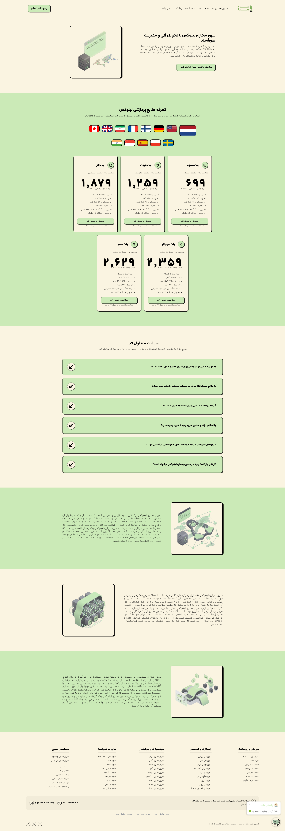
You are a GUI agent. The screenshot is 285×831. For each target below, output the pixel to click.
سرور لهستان (110, 784)
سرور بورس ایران (204, 764)
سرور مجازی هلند (156, 764)
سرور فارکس (205, 772)
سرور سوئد (111, 780)
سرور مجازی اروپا (156, 788)
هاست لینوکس (252, 768)
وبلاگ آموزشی (62, 775)
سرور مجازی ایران (156, 756)
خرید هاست (253, 760)
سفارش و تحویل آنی (189, 221)
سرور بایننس (205, 760)
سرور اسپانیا (110, 776)
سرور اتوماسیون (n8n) (201, 788)
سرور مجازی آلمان (156, 760)
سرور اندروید (205, 780)
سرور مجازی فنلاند (156, 780)
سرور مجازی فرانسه (155, 772)
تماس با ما (64, 771)
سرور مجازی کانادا (156, 784)
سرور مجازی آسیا (109, 788)
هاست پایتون (253, 772)
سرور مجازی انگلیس (155, 776)
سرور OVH (111, 760)
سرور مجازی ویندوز (60, 756)
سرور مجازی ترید (204, 756)
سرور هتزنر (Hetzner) (107, 756)
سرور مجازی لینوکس (59, 760)
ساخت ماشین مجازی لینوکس (195, 67)
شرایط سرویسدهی (60, 779)
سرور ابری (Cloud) (251, 756)
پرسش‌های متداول (60, 783)
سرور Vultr (111, 764)
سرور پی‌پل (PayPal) (202, 768)
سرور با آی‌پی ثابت (203, 776)
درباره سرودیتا (62, 767)
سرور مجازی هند (109, 768)
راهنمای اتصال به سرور (59, 787)
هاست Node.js (252, 776)
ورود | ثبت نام (39, 8)
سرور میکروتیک (204, 784)
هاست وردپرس (252, 764)
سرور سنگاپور (110, 772)
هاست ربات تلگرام (251, 780)
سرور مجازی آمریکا (156, 768)
